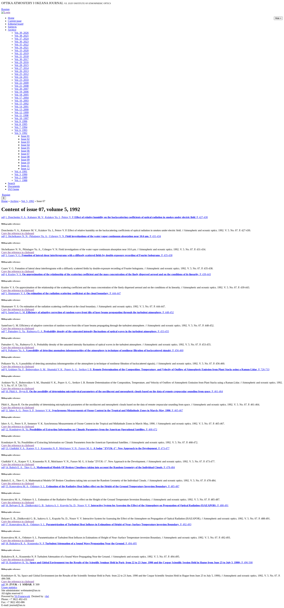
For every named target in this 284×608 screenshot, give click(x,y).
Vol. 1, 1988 (20, 180)
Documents (14, 186)
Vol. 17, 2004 (21, 97)
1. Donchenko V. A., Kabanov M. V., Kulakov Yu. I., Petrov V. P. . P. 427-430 (106, 217)
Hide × (278, 18)
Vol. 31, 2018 (21, 56)
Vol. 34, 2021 (21, 47)
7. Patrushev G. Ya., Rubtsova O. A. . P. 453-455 (87, 331)
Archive (12, 29)
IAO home (13, 189)
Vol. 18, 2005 (21, 94)
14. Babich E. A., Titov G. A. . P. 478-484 (90, 467)
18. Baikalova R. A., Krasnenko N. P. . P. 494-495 (71, 543)
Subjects (12, 26)
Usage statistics (9, 587)
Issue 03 (25, 142)
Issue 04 (25, 145)
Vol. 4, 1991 (20, 171)
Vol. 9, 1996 (20, 121)
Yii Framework (22, 596)
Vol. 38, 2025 (21, 35)
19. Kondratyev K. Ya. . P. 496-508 (129, 562)
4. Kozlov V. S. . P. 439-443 (108, 274)
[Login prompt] (5, 12)
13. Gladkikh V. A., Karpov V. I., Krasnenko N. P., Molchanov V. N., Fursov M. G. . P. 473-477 (87, 448)
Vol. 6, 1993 (20, 130)
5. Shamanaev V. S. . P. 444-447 (63, 293)
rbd (47, 596)
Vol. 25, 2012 (21, 74)
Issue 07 (25, 153)
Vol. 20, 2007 (21, 88)
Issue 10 (25, 162)
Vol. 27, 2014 (21, 68)
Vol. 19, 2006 (21, 91)
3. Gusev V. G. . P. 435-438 (88, 255)
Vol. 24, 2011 (21, 77)
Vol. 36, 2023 (21, 41)
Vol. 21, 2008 (21, 85)
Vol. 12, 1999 (21, 112)
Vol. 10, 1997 (21, 118)
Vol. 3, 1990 (20, 174)
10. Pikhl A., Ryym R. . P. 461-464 (114, 391)
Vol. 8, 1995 (20, 124)
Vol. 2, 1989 (20, 177)
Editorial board (15, 23)
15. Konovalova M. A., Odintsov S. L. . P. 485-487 (92, 486)
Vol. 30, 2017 (21, 59)
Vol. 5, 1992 (20, 133)
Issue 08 (25, 156)
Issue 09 (25, 159)
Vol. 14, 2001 (21, 106)
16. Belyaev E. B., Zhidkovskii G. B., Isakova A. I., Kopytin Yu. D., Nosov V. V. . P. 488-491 (116, 505)
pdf (3, 217)
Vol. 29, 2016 (21, 62)
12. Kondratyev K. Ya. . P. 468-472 (81, 429)
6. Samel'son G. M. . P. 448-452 (89, 312)
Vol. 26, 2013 (21, 71)
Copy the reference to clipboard (17, 233)
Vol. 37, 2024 (21, 38)
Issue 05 (25, 147)
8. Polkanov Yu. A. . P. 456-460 (94, 350)
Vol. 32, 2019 (21, 53)
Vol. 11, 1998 (21, 115)
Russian (5, 9)
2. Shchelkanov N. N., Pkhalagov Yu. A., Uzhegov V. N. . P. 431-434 (83, 236)
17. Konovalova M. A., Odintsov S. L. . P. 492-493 (98, 524)
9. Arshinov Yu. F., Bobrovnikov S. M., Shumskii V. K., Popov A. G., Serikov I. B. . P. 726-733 (137, 369)
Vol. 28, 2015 (21, 65)
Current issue (15, 21)
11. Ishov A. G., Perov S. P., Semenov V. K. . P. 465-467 (94, 410)
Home (11, 18)
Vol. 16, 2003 (21, 100)
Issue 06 (25, 150)
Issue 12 (25, 168)
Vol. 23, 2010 (21, 80)
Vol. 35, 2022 (21, 44)
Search (11, 183)
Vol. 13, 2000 (21, 109)
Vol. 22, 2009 (21, 83)
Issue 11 (25, 165)
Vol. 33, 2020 (21, 50)
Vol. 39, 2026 (21, 32)
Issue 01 (25, 136)
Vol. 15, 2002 (21, 103)
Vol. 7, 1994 (20, 127)
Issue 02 (25, 139)
